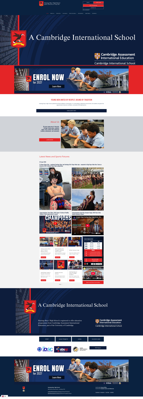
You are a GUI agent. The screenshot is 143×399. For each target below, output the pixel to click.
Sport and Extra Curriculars (93, 282)
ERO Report (98, 348)
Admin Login (94, 397)
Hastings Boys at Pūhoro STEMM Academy (73, 273)
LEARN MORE (49, 140)
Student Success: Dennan (59, 273)
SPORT (47, 339)
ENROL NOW (98, 2)
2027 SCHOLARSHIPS (93, 5)
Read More (43, 257)
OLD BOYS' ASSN (96, 339)
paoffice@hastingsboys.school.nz (55, 391)
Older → (60, 284)
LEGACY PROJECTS (63, 339)
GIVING (79, 339)
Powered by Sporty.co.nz (49, 397)
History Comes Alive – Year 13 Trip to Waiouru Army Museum (46, 250)
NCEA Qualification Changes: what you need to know (59, 250)
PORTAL (88, 2)
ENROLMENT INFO (71, 110)
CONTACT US (93, 7)
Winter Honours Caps (74, 250)
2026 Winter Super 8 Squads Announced (45, 273)
